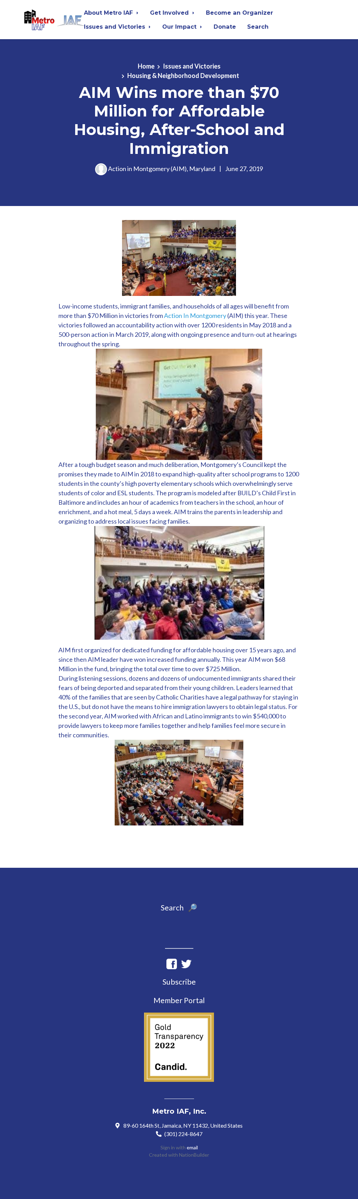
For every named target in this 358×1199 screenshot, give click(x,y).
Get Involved (170, 12)
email (192, 1147)
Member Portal (179, 1000)
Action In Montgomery (195, 315)
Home (146, 66)
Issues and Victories (115, 26)
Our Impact (180, 26)
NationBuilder (194, 1155)
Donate (225, 26)
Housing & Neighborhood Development (183, 75)
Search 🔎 (179, 907)
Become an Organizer (239, 12)
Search (257, 26)
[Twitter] (186, 963)
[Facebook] (171, 963)
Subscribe (179, 981)
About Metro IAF (109, 12)
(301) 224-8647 (183, 1133)
